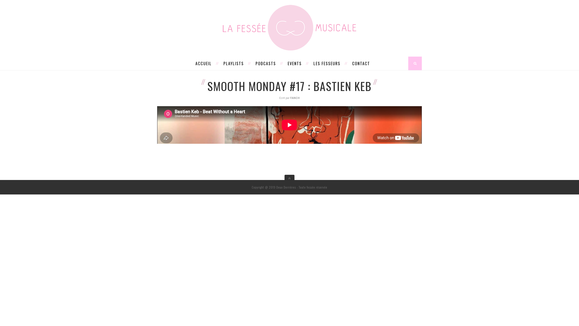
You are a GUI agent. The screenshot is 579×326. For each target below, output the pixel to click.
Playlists (233, 63)
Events (295, 63)
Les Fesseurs (326, 63)
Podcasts (266, 63)
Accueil (203, 63)
